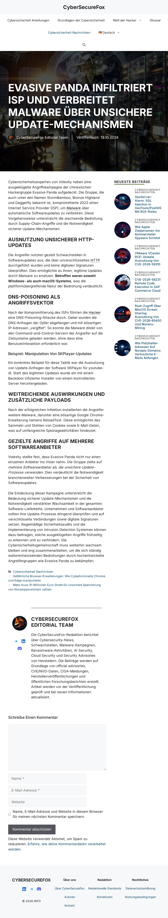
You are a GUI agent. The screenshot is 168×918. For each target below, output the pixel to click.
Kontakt (70, 905)
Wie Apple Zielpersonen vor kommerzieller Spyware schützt (147, 232)
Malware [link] (74, 208)
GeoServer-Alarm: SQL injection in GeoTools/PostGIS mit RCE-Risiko (148, 204)
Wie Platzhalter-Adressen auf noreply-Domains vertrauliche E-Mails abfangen (148, 350)
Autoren (69, 897)
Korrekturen (104, 897)
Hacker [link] (95, 312)
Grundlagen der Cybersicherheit (81, 20)
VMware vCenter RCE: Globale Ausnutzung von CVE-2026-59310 (147, 258)
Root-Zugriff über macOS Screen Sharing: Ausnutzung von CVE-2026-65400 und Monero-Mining (148, 317)
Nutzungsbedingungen (140, 897)
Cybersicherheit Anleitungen (28, 20)
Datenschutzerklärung (140, 888)
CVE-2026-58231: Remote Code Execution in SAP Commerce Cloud (148, 285)
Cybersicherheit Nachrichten (69, 32)
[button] (84, 45)
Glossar (155, 20)
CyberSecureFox (84, 7)
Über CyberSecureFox (69, 888)
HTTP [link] (95, 260)
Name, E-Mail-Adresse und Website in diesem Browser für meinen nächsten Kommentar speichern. (58, 814)
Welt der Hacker (124, 20)
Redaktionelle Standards (104, 888)
